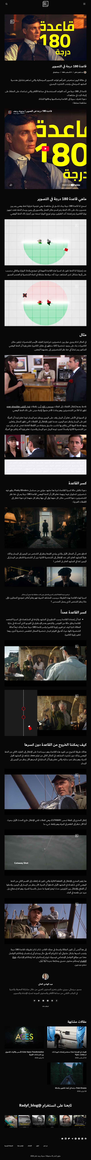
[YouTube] (75, 1138)
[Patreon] (69, 1138)
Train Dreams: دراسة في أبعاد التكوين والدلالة (70, 1088)
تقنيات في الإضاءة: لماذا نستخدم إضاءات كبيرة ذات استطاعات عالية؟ (69, 1053)
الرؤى (37, 1146)
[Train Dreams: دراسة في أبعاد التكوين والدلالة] (66, 1074)
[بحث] (6, 4)
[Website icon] (52, 1000)
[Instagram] (79, 1138)
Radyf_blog (28, 1105)
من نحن (45, 1146)
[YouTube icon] (39, 1000)
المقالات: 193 (45, 1006)
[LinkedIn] (65, 1138)
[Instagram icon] (43, 1000)
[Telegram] (72, 1138)
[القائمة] (84, 4)
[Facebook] (85, 1138)
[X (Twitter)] (82, 1138)
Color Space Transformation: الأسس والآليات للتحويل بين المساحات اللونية (24, 1053)
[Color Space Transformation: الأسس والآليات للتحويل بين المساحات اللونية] (24, 1037)
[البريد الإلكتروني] (62, 1138)
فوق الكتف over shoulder (18, 407)
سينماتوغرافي (56, 72)
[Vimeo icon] (34, 1000)
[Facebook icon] (56, 1000)
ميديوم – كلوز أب (45, 407)
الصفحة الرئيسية (9, 1146)
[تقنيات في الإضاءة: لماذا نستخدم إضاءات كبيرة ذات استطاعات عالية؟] (66, 1037)
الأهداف (30, 1146)
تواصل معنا (20, 1146)
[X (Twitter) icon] (47, 1000)
